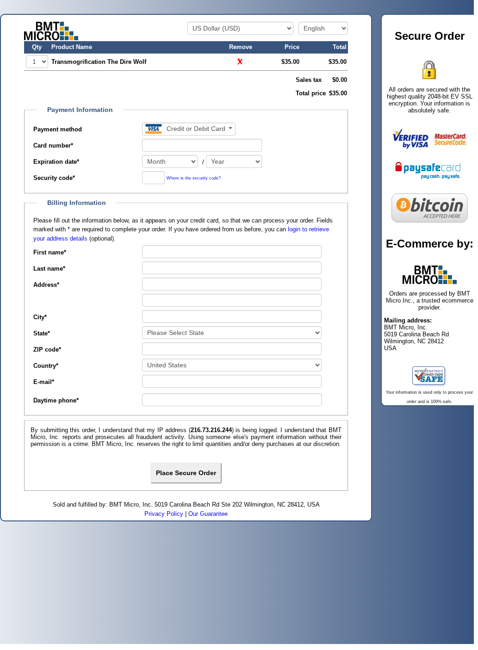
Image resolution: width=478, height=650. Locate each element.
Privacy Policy (163, 513)
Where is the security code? (194, 178)
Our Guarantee (208, 513)
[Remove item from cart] (240, 61)
